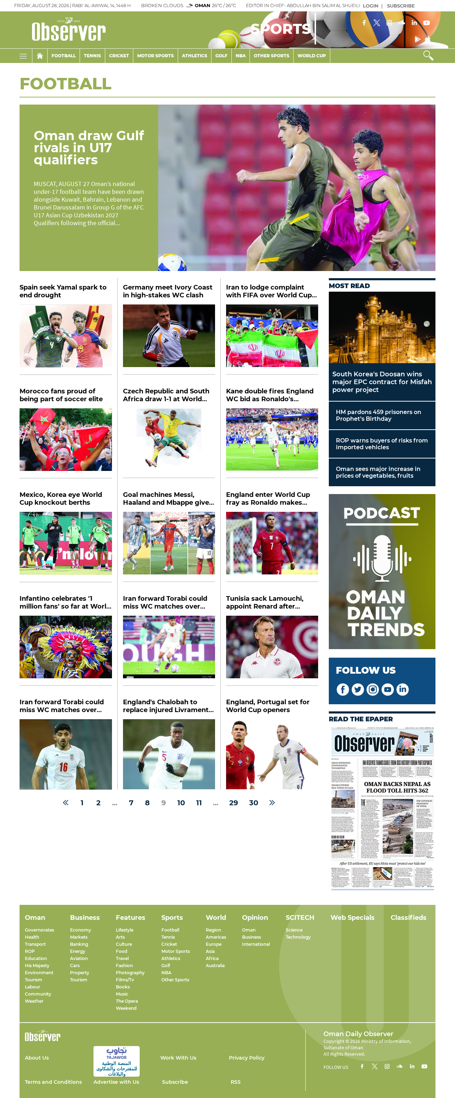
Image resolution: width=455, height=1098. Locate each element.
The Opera (127, 1001)
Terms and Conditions (53, 1082)
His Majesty (37, 965)
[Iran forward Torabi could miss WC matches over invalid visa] (169, 651)
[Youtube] (426, 23)
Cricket (119, 55)
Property (79, 972)
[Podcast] (382, 572)
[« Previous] (65, 803)
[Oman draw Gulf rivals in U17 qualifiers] (296, 188)
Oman (249, 930)
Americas (216, 937)
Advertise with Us (116, 1082)
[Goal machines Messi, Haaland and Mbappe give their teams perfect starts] (169, 547)
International (256, 944)
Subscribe (175, 1082)
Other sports (271, 55)
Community (38, 994)
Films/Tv (125, 979)
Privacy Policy (246, 1058)
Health (32, 937)
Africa (212, 958)
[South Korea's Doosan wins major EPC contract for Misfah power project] (382, 327)
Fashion (124, 965)
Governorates (39, 930)
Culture (124, 944)
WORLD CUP (312, 55)
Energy (77, 951)
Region (213, 930)
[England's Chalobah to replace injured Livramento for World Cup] (169, 754)
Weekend (126, 1008)
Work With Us (178, 1058)
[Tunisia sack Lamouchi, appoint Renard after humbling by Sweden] (272, 651)
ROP (30, 951)
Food (121, 951)
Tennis (92, 55)
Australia (215, 965)
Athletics (194, 55)
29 (233, 803)
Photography (130, 972)
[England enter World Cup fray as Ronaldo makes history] (272, 547)
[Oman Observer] (60, 30)
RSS (236, 1082)
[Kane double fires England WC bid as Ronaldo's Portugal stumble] (272, 443)
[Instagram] (389, 23)
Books (123, 987)
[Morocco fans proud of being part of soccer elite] (66, 443)
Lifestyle (124, 930)
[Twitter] (376, 23)
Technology (298, 937)
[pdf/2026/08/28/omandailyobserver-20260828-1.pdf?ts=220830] (382, 809)
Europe (213, 944)
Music (122, 994)
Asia (210, 951)
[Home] (39, 56)
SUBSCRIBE (401, 6)
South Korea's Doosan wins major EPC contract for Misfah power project (382, 382)
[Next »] (272, 803)
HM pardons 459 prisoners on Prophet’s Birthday (378, 415)
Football (64, 55)
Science (294, 930)
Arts (120, 937)
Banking (79, 944)
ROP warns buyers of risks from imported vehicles (382, 444)
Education (36, 958)
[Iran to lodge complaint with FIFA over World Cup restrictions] (272, 339)
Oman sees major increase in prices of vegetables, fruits (378, 472)
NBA (241, 55)
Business (251, 937)
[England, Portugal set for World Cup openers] (272, 754)
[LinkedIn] (414, 23)
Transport (35, 944)
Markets (78, 937)
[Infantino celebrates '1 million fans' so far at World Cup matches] (66, 651)
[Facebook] (364, 23)
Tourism (33, 979)
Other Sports (175, 979)
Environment (39, 972)
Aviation (79, 958)
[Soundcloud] (401, 23)
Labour (32, 987)
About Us (37, 1058)
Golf (221, 55)
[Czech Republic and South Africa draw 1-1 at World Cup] (169, 443)
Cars (75, 965)
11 (199, 803)
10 (181, 803)
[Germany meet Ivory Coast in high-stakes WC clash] (169, 339)
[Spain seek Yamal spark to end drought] (66, 339)
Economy (80, 930)
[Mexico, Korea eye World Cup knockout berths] (66, 547)
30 (253, 803)
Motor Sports (155, 55)
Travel (122, 958)
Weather (34, 1001)
